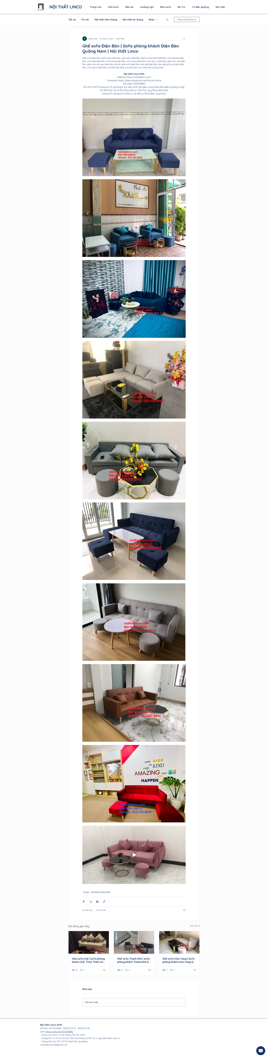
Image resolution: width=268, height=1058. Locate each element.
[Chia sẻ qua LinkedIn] (97, 901)
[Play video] (134, 855)
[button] (167, 19)
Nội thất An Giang (133, 19)
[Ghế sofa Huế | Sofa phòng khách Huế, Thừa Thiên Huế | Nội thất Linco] (89, 942)
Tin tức (85, 19)
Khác (151, 19)
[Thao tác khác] (184, 38)
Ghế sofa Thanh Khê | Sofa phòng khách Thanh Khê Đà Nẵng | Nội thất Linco (133, 960)
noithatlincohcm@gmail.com (53, 1044)
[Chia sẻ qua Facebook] (83, 901)
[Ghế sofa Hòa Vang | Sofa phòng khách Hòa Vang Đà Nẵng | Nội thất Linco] (179, 942)
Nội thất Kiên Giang (106, 19)
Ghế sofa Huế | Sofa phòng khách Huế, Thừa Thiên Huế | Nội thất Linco (88, 960)
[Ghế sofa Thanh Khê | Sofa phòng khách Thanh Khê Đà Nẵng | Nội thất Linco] (134, 942)
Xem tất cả (195, 926)
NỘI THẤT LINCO (65, 7)
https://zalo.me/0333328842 (59, 1031)
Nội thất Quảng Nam (100, 892)
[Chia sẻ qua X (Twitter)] (90, 901)
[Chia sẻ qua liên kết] (104, 901)
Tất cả (72, 19)
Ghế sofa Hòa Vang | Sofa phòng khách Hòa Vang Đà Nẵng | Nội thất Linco (178, 960)
